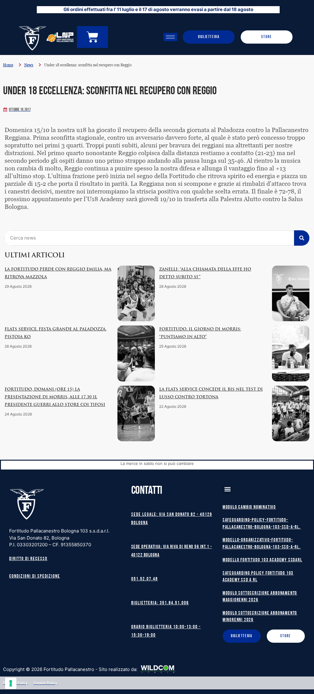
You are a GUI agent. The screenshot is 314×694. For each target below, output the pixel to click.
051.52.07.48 (144, 579)
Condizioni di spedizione (34, 576)
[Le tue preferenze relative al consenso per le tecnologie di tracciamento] (11, 683)
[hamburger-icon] (170, 37)
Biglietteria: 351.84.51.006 (160, 603)
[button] (228, 489)
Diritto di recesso (28, 559)
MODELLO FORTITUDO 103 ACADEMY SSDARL (262, 560)
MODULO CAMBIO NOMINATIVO (249, 507)
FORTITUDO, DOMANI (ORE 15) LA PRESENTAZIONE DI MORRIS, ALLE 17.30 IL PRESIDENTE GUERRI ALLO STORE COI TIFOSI (55, 397)
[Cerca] (301, 238)
